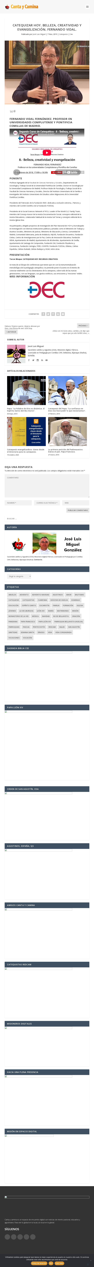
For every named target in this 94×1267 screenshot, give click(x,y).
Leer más (59, 1263)
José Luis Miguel (39, 34)
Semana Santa (27, 632)
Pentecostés (39, 627)
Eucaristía (44, 605)
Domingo (75, 600)
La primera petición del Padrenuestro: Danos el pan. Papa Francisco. (65, 450)
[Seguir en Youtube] (32, 1237)
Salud (62, 627)
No (51, 1263)
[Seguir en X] (13, 1237)
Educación (13, 605)
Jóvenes (12, 611)
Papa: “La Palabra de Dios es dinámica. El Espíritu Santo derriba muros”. (26, 409)
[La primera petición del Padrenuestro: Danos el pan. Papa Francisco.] (67, 431)
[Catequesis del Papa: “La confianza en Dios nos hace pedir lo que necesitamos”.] (67, 390)
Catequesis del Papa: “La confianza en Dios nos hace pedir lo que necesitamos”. (67, 409)
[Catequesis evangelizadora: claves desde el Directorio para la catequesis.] (26, 431)
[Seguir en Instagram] (20, 1237)
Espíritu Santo (29, 605)
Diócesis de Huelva (59, 600)
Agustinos (58, 595)
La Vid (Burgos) (26, 611)
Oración (76, 616)
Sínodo (41, 632)
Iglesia (80, 605)
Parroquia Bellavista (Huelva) (68, 621)
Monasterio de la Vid (19, 616)
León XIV (41, 611)
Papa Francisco (28, 621)
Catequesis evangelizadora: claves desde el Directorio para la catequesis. (25, 450)
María (50, 611)
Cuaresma (42, 600)
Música (35, 616)
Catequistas (28, 600)
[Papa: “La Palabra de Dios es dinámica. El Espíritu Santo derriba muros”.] (26, 390)
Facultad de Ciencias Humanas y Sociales (45, 182)
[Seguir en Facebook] (7, 1237)
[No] (90, 1260)
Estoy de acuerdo (39, 1263)
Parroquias (14, 627)
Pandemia (13, 621)
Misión (75, 611)
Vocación (27, 638)
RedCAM (52, 627)
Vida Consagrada (63, 632)
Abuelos (12, 595)
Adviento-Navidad (40, 595)
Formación (68, 605)
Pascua (26, 627)
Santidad (13, 632)
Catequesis (63, 34)
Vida (50, 632)
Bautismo (79, 595)
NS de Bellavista (61, 616)
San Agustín (74, 627)
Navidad (46, 616)
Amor (68, 595)
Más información (22, 276)
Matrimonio (63, 611)
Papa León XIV (45, 621)
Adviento (24, 595)
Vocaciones (14, 638)
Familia (56, 605)
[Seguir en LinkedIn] (26, 1237)
